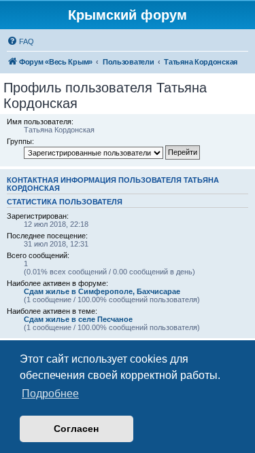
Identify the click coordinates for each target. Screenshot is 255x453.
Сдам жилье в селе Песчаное (78, 319)
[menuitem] (20, 41)
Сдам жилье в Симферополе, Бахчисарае (102, 291)
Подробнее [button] (50, 393)
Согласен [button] (76, 428)
